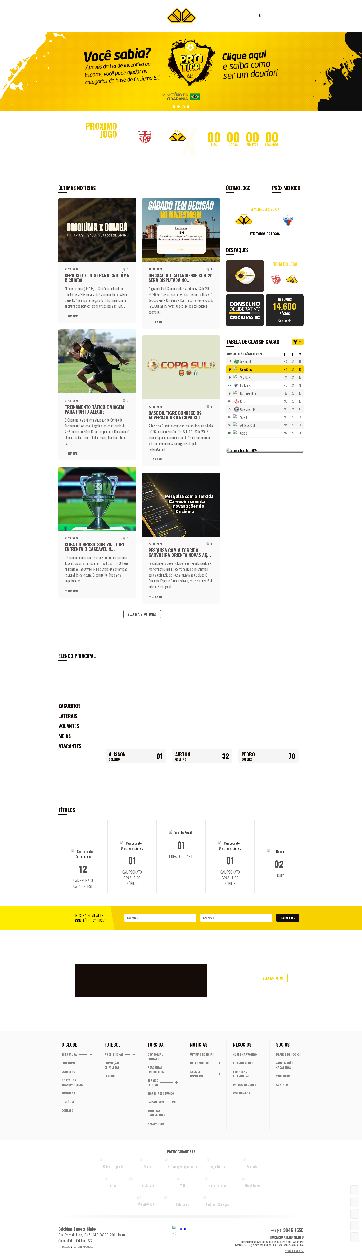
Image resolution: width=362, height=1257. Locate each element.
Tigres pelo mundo (160, 1093)
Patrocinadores (244, 1084)
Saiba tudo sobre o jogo (201, 155)
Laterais (67, 715)
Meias (64, 736)
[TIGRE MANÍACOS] (354, 1190)
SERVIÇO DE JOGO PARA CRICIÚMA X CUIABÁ (97, 277)
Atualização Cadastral (284, 1065)
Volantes (68, 725)
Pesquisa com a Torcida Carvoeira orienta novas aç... (180, 552)
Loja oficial (234, 16)
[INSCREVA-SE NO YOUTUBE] (354, 1225)
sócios (284, 310)
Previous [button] (230, 219)
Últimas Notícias (202, 1054)
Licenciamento (243, 1063)
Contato (67, 1110)
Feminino (110, 1076)
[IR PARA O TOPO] (354, 1237)
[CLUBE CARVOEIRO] (354, 1214)
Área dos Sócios (93, 16)
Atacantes (69, 746)
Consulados (241, 1093)
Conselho (68, 1071)
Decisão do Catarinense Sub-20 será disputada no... (181, 277)
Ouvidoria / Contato (155, 1056)
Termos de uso (64, 1246)
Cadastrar (288, 918)
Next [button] (299, 219)
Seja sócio (126, 16)
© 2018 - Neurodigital (294, 1251)
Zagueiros (69, 705)
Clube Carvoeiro (245, 1054)
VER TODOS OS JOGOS (265, 233)
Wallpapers (155, 1123)
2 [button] (268, 456)
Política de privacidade (83, 1246)
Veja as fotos (273, 978)
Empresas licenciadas (241, 1073)
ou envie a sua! (273, 986)
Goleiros (68, 695)
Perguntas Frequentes (155, 1069)
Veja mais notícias (142, 614)
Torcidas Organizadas (156, 1112)
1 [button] (262, 456)
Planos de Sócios (288, 1054)
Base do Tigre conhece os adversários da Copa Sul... (176, 415)
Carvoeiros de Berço (162, 1102)
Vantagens (283, 1076)
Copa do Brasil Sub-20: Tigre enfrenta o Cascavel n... (95, 546)
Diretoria (68, 1063)
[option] (181, 71)
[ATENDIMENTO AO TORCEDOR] (354, 1202)
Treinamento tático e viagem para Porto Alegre (94, 409)
